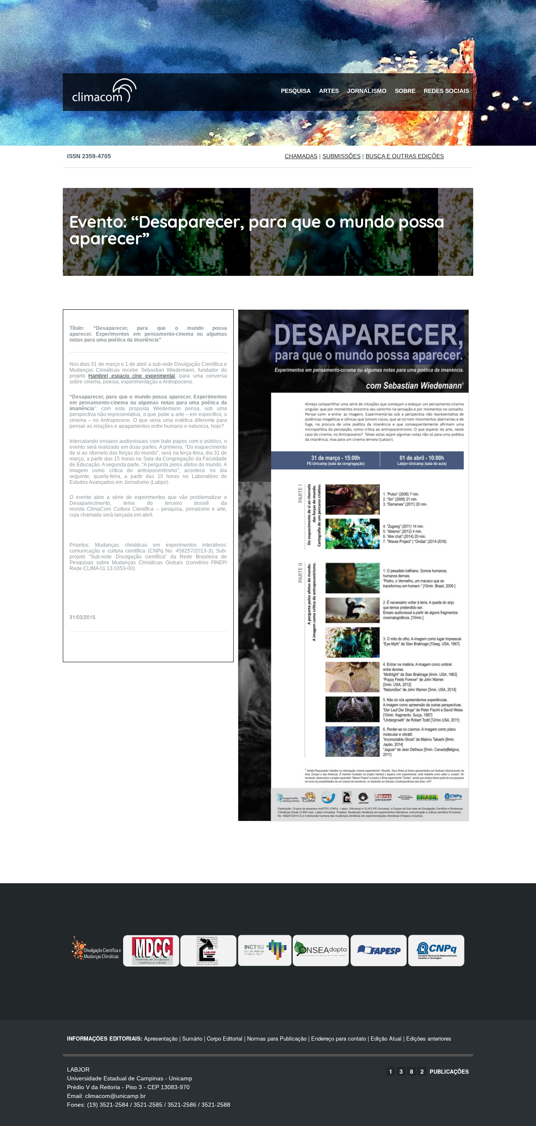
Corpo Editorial (224, 1038)
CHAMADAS (301, 156)
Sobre (405, 90)
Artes (329, 90)
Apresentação (161, 1038)
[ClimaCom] (102, 108)
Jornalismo (367, 90)
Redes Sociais (446, 90)
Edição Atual (386, 1038)
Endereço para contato (337, 1038)
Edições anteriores (428, 1038)
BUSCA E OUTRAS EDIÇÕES (405, 156)
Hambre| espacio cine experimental (131, 376)
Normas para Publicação (277, 1038)
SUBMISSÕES (341, 156)
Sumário (192, 1038)
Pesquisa (296, 90)
